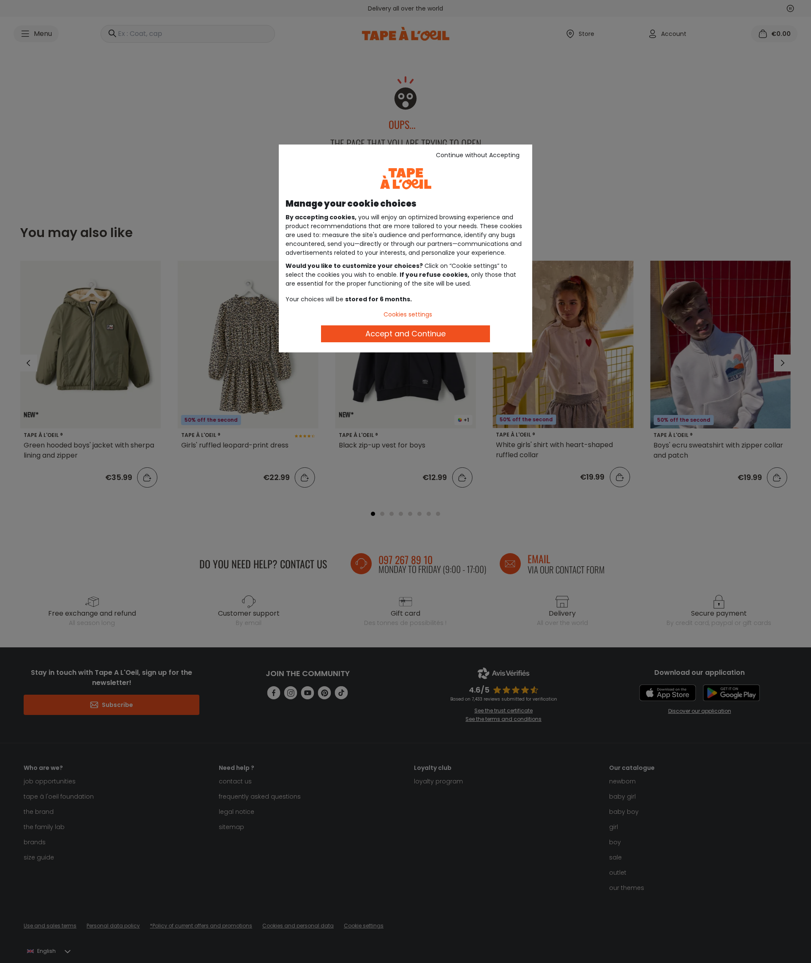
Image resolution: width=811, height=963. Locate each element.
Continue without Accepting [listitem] (478, 155)
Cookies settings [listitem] (408, 314)
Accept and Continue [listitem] (405, 333)
